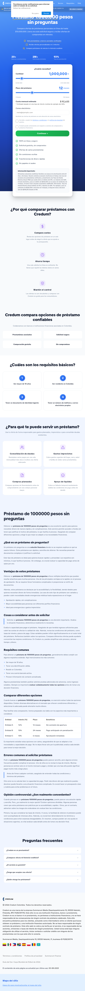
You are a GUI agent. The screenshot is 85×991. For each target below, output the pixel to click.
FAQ (79, 3)
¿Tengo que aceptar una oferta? (19, 872)
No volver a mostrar (76, 9)
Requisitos (70, 3)
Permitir (46, 13)
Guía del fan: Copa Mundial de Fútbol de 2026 (21, 962)
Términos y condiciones (12, 956)
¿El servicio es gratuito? (15, 865)
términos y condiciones (40, 120)
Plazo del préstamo (24, 88)
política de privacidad (56, 120)
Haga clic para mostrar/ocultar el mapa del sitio (22, 985)
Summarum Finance (53, 956)
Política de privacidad (33, 956)
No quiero (35, 13)
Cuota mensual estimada (26, 101)
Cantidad (19, 74)
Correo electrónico (23, 108)
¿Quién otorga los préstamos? (18, 879)
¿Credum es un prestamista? (17, 850)
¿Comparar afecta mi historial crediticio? (22, 858)
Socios (60, 3)
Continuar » (42, 133)
